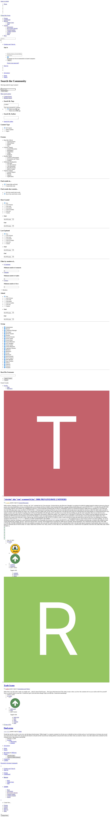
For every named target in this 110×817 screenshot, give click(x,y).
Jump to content (5, 1)
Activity (6, 25)
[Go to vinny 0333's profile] (7, 724)
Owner (7, 353)
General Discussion (23, 503)
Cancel (6, 380)
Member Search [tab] (8, 98)
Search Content (8, 378)
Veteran (8, 362)
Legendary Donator (11, 348)
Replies (6, 272)
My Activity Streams (12, 28)
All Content (9, 128)
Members (5, 290)
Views (6, 280)
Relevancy (9, 388)
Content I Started (11, 31)
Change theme (4, 815)
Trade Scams (9, 685)
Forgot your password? (13, 63)
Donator (8, 335)
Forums (6, 18)
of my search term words (13, 192)
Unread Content (11, 30)
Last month (9, 208)
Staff (8, 24)
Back (8, 780)
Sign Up (6, 66)
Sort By (6, 385)
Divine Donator (10, 333)
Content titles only (10, 186)
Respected (8, 354)
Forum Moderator (10, 341)
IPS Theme (7, 752)
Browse (6, 21)
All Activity (10, 27)
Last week (8, 206)
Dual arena (8, 728)
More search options (6, 94)
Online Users (10, 22)
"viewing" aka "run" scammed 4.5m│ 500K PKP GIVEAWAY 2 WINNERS (35, 499)
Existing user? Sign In (10, 44)
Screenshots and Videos (24, 689)
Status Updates (9, 129)
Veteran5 (8, 366)
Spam (20, 731)
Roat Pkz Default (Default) (14, 757)
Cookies (6, 760)
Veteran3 (8, 364)
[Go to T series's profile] (56, 496)
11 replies (9, 696)
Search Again (4, 91)
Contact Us (7, 759)
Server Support (9, 358)
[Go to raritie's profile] (56, 682)
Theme (5, 754)
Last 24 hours (9, 204)
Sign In (9, 60)
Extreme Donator (10, 337)
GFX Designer (9, 343)
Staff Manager (9, 359)
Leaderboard (7, 19)
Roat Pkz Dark (11, 755)
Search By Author (8, 121)
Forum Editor (9, 340)
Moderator (8, 351)
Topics (7, 131)
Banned (8, 329)
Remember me (10, 58)
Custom (8, 212)
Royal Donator (9, 356)
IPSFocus (14, 752)
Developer (8, 332)
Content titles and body (12, 184)
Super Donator (9, 361)
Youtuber (8, 367)
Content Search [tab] (8, 96)
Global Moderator (10, 346)
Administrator (9, 327)
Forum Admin (9, 338)
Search (9, 32)
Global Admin (9, 345)
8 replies (9, 740)
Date (8, 387)
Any (7, 203)
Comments (7, 264)
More (8, 34)
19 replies (9, 541)
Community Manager (11, 330)
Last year (8, 211)
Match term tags (14, 109)
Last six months (10, 209)
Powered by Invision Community (9, 763)
